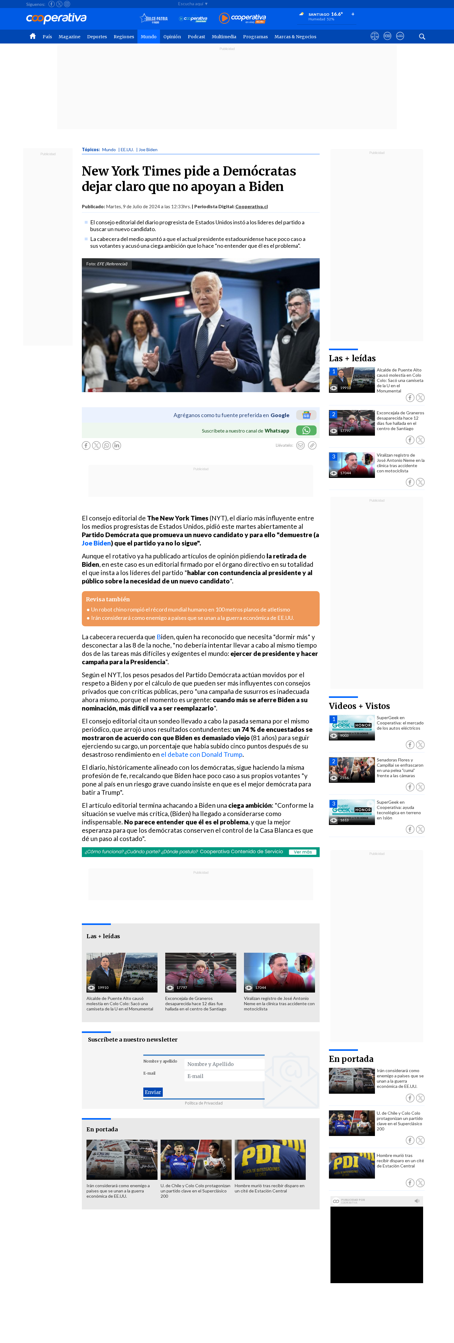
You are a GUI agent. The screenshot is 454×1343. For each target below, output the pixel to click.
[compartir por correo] (300, 445)
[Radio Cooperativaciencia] (193, 18)
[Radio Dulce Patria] (153, 18)
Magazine (69, 36)
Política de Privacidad (204, 1103)
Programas (255, 36)
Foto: (91, 263)
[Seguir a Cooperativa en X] (59, 4)
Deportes (97, 36)
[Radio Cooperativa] (242, 19)
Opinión (172, 36)
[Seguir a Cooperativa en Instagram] (67, 4)
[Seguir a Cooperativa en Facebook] (51, 4)
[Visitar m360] (387, 42)
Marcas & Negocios (295, 36)
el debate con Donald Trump (201, 754)
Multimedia (224, 36)
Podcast (196, 36)
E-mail (149, 1073)
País (47, 36)
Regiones (124, 36)
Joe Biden (96, 543)
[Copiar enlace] (312, 445)
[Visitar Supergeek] (400, 42)
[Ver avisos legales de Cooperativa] (375, 42)
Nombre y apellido (160, 1061)
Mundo (149, 36)
